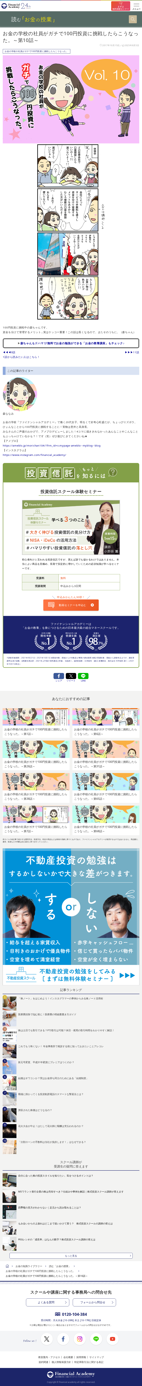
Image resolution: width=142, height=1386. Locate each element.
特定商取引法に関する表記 (88, 1362)
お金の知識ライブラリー (29, 1266)
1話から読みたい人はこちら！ (21, 357)
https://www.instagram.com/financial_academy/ (34, 455)
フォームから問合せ (92, 1302)
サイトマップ (96, 1357)
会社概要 (68, 1357)
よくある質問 (46, 1302)
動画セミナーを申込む (72, 605)
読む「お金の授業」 (60, 1266)
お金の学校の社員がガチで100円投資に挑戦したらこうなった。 (36, 51)
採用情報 (81, 1357)
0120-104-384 (74, 1314)
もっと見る (71, 1255)
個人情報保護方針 (61, 1362)
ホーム (7, 1266)
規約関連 (43, 1362)
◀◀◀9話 (9, 352)
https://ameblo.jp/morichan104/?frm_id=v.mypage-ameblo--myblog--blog (51, 445)
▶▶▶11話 (132, 352)
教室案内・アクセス (49, 1357)
